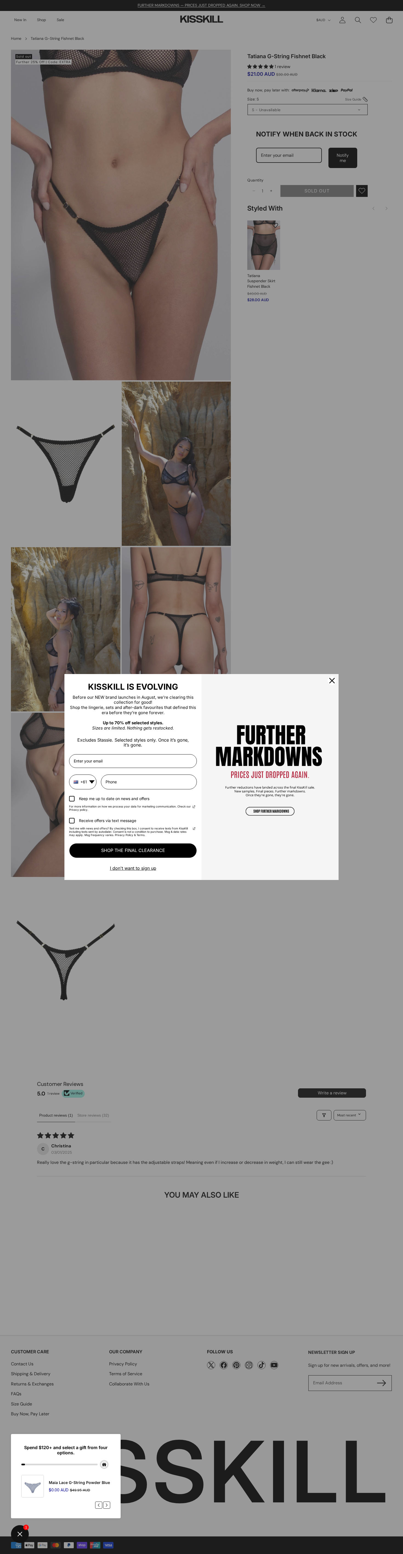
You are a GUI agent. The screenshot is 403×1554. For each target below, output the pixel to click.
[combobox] (83, 782)
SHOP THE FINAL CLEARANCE (133, 850)
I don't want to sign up (133, 868)
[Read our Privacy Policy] (194, 807)
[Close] (332, 680)
